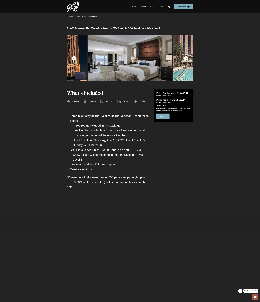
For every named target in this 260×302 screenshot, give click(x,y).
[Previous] (74, 58)
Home (69, 17)
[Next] (186, 58)
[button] (163, 116)
